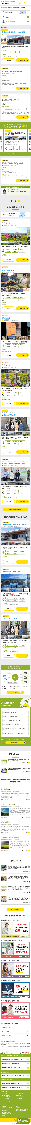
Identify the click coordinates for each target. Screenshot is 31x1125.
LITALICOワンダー (20, 1095)
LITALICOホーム (5, 1093)
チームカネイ (6, 224)
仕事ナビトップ (4, 1040)
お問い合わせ (4, 1110)
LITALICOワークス (20, 1093)
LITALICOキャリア (20, 1096)
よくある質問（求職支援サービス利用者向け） (8, 1108)
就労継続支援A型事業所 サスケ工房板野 (13, 32)
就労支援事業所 (11, 1043)
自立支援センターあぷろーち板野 (12, 71)
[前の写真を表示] (2, 40)
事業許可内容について (6, 1113)
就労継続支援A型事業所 (21, 1040)
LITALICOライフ (5, 1098)
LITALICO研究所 (19, 1100)
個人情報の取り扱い (6, 1112)
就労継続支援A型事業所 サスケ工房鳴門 (13, 464)
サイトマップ (18, 1106)
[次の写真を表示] (28, 40)
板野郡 (20, 1043)
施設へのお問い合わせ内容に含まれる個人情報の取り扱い (22, 1110)
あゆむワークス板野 (8, 270)
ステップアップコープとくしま (11, 99)
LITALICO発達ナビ (6, 1096)
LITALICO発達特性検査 (6, 1100)
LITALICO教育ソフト (20, 1098)
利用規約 (4, 1106)
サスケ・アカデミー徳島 (9, 414)
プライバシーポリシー (20, 1108)
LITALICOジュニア (6, 1095)
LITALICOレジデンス (6, 1101)
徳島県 (16, 1043)
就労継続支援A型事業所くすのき (12, 571)
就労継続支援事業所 (12, 1040)
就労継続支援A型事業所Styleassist (12, 164)
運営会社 (4, 1115)
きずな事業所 (6, 319)
